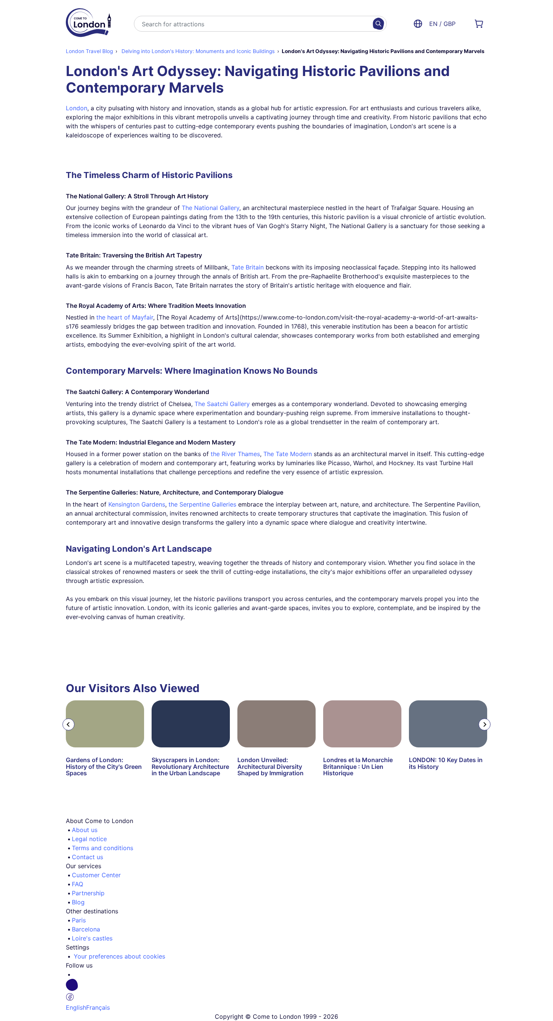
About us (84, 830)
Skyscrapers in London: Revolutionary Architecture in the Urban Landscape (190, 766)
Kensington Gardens (136, 504)
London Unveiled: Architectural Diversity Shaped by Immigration (270, 766)
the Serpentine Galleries (202, 504)
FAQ (77, 884)
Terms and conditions (102, 848)
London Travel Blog (89, 51)
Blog (78, 902)
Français (98, 1007)
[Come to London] (88, 24)
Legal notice (89, 839)
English (76, 1007)
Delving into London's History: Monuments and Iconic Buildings (197, 51)
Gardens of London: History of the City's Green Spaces (104, 766)
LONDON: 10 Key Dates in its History (446, 763)
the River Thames (235, 454)
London (76, 108)
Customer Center (96, 875)
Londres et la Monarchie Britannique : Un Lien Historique (358, 766)
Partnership (88, 893)
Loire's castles (92, 938)
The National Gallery (210, 208)
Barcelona (86, 929)
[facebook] (279, 991)
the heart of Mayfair (124, 317)
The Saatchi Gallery (222, 404)
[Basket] (479, 23)
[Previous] (68, 724)
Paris (79, 920)
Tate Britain (247, 267)
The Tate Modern (287, 454)
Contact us (87, 857)
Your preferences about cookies (119, 956)
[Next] (485, 724)
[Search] (378, 24)
